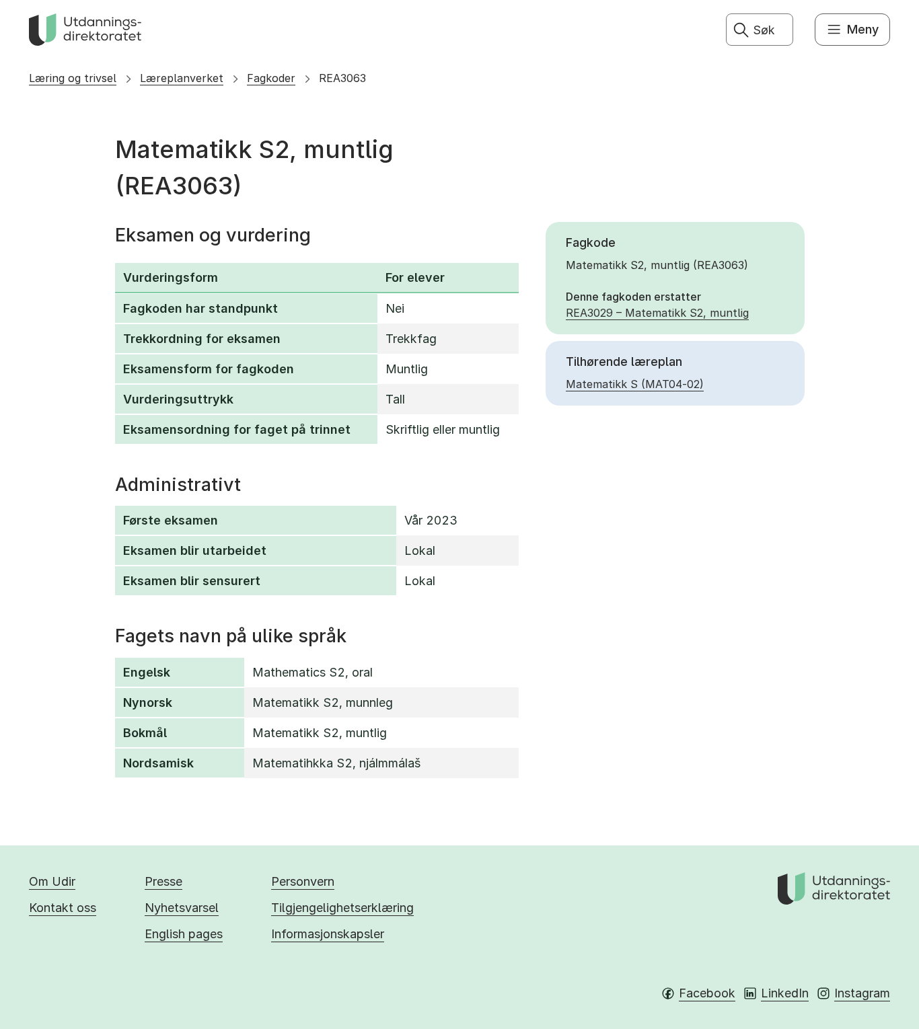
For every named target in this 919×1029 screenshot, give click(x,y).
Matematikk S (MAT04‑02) (635, 384)
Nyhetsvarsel (182, 908)
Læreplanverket (181, 78)
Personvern (302, 881)
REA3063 (342, 78)
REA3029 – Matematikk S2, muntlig (657, 312)
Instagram (862, 993)
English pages (184, 934)
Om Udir (52, 881)
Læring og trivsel (72, 78)
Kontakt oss (62, 908)
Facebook (707, 993)
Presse (163, 881)
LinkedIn (785, 993)
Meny (863, 29)
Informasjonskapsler (327, 934)
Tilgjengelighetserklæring (342, 908)
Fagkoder (271, 78)
